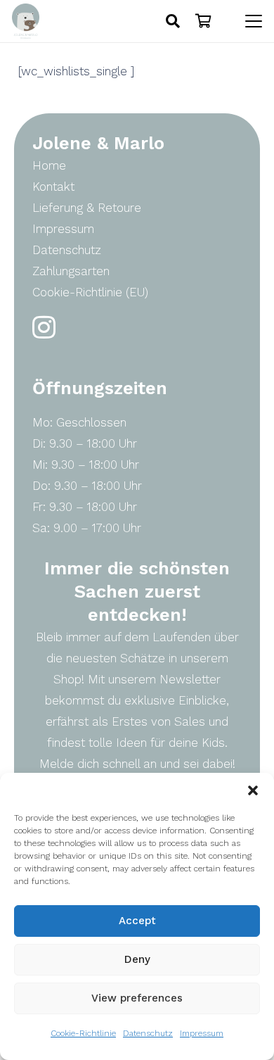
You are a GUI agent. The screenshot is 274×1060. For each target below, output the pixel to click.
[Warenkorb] (203, 21)
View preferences (137, 998)
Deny (137, 959)
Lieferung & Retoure (86, 208)
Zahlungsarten (71, 271)
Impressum (201, 1033)
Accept (137, 920)
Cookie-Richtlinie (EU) (90, 292)
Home (49, 165)
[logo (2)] (25, 21)
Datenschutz (148, 1033)
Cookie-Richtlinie (83, 1033)
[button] (253, 790)
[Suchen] (172, 21)
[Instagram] (44, 328)
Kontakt (53, 186)
